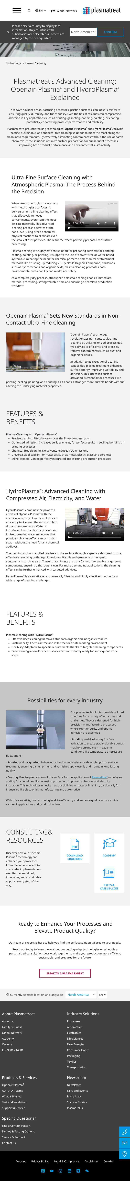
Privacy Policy (40, 1161)
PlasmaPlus (100, 777)
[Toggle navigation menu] (17, 10)
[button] (29, 10)
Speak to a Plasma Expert (65, 973)
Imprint (21, 1161)
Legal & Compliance (66, 1161)
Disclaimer (91, 1161)
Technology (13, 63)
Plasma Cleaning (35, 63)
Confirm (110, 32)
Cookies (109, 1161)
